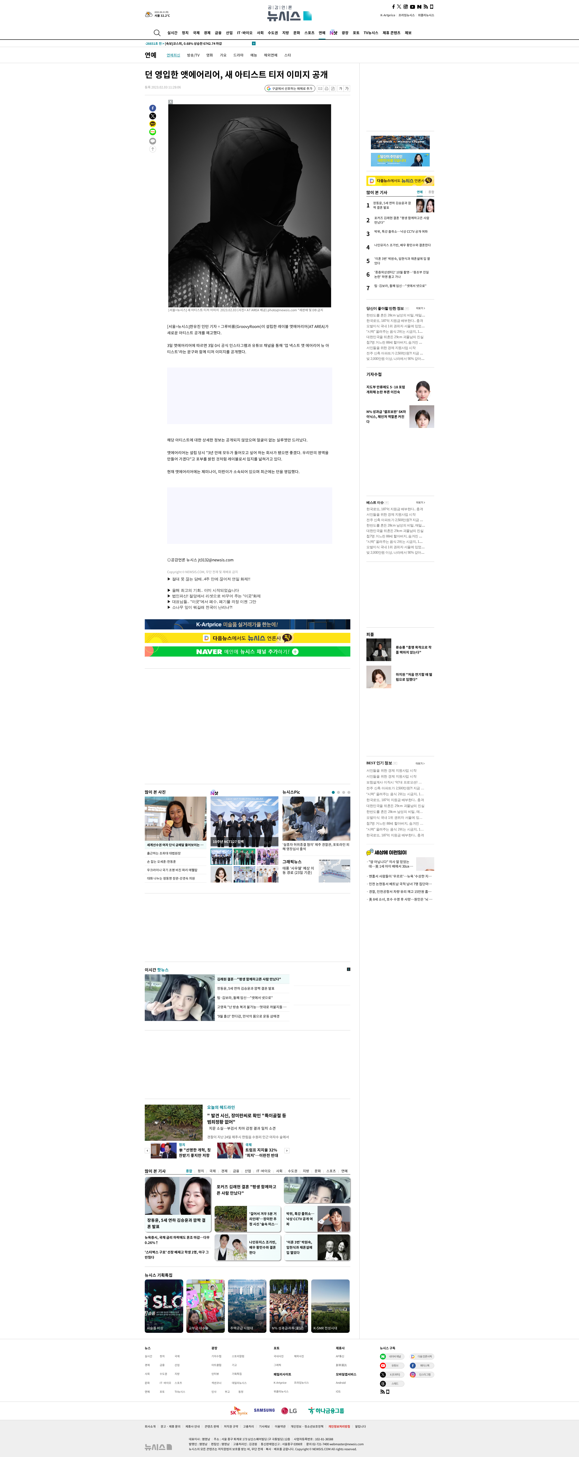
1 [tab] (333, 792)
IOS (338, 1391)
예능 (253, 55)
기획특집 (237, 1374)
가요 (223, 55)
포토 (356, 32)
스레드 (395, 1383)
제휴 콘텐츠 (392, 32)
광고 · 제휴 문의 (170, 1426)
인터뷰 (215, 1374)
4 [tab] (348, 792)
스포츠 (309, 32)
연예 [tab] (420, 192)
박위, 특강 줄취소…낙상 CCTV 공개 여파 (300, 1219)
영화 (209, 55)
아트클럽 (216, 1365)
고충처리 (248, 1426)
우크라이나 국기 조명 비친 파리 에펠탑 (172, 870)
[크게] (347, 88)
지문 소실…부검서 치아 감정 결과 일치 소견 (241, 1128)
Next (287, 1150)
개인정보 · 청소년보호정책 (307, 1426)
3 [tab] (343, 792)
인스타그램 (424, 1374)
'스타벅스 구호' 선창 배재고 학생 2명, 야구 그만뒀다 (177, 1255)
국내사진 (279, 1356)
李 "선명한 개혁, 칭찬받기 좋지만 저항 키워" (195, 1155)
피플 (370, 634)
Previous (147, 1150)
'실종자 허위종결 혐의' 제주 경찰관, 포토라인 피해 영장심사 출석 (315, 846)
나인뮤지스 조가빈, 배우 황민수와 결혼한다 (262, 1247)
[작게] (340, 88)
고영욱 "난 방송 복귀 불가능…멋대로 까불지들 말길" (252, 1006)
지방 (285, 32)
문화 (296, 32)
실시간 (172, 32)
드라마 (238, 55)
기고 (234, 1365)
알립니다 (360, 1426)
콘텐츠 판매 (212, 1426)
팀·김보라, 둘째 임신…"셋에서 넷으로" (245, 997)
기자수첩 (374, 374)
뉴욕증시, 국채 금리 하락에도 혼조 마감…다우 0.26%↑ (177, 1240)
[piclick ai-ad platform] (194, 106)
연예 (322, 32)
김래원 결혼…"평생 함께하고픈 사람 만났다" (248, 979)
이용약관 (280, 1426)
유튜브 (395, 1365)
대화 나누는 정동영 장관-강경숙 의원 (171, 878)
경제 (207, 32)
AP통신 (340, 1356)
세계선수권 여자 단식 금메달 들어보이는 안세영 (176, 844)
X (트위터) (395, 1374)
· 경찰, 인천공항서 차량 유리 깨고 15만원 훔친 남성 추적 (400, 891)
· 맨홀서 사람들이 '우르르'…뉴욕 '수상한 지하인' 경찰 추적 (400, 876)
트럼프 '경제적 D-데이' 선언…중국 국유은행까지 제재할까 (193, 43)
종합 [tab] (431, 192)
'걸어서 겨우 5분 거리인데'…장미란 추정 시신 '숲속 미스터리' (263, 1219)
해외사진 (299, 1356)
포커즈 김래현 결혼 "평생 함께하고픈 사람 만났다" (246, 1190)
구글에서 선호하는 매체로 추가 (292, 88)
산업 (229, 32)
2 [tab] (338, 792)
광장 (345, 32)
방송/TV (193, 55)
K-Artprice (387, 15)
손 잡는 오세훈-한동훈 (161, 861)
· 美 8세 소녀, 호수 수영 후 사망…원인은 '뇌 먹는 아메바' (400, 899)
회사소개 (150, 1426)
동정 (240, 1392)
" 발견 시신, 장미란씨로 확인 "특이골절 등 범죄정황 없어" (246, 1118)
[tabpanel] (316, 825)
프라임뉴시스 (407, 15)
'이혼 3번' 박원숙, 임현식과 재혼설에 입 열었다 (299, 1247)
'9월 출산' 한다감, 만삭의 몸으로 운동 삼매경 (248, 1016)
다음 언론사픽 (425, 1356)
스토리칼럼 (238, 1356)
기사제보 (264, 1426)
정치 (185, 32)
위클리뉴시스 (426, 15)
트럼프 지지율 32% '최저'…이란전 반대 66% (261, 1155)
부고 (227, 1392)
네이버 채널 (395, 1356)
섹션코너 (216, 1383)
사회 (260, 32)
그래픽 (277, 1365)
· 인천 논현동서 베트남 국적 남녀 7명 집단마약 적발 (400, 884)
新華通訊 (341, 1365)
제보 (408, 32)
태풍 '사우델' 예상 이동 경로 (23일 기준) (298, 870)
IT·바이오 (245, 32)
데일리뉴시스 (239, 1383)
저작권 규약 (231, 1426)
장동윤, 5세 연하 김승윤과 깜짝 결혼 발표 (246, 988)
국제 (196, 32)
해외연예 (271, 55)
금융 (218, 32)
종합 (189, 1170)
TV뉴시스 (371, 32)
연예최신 (173, 55)
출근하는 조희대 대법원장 (164, 853)
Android (341, 1383)
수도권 (273, 32)
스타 (287, 55)
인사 (213, 1392)
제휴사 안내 (192, 1426)
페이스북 (424, 1365)
